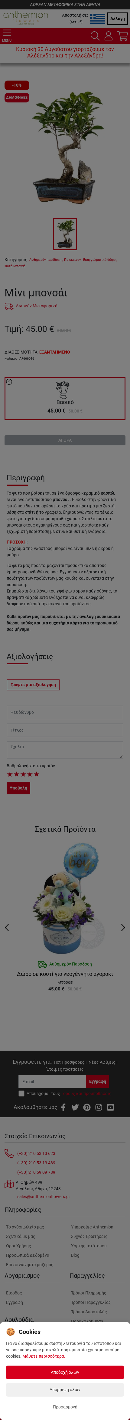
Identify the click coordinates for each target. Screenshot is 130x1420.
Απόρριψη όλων (65, 1389)
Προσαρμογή (65, 1406)
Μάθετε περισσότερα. (43, 1356)
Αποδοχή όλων (65, 1372)
